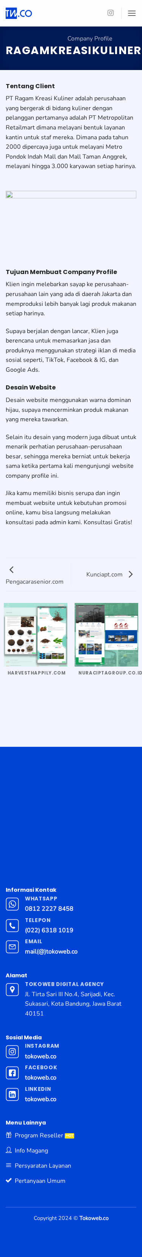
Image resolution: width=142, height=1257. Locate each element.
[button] (131, 13)
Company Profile (89, 38)
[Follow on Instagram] (111, 13)
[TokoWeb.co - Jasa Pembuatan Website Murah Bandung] (50, 13)
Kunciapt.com (105, 574)
